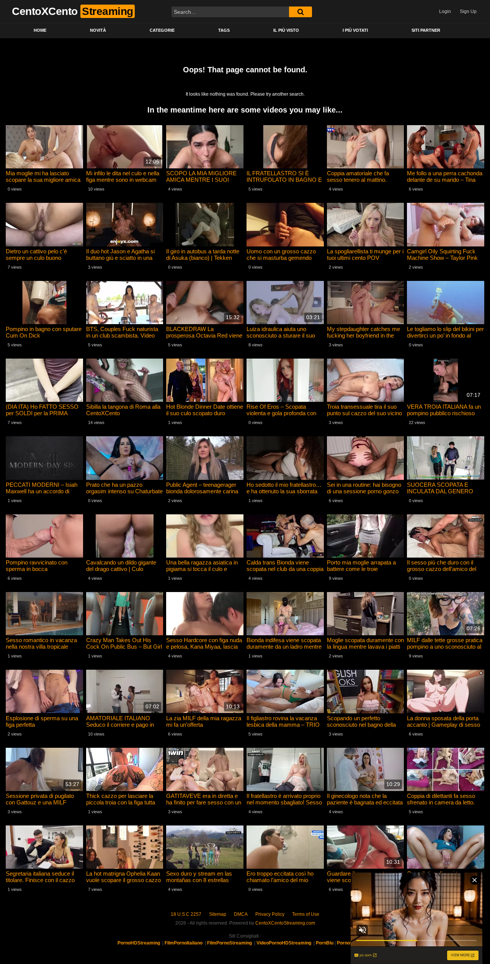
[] (300, 12)
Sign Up (468, 11)
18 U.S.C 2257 (186, 914)
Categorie (162, 30)
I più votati (355, 30)
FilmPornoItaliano (184, 943)
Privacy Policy (269, 914)
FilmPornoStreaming (229, 943)
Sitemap (217, 914)
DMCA (241, 914)
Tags (224, 30)
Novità (98, 30)
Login (445, 11)
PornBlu (324, 943)
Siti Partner (426, 30)
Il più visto (286, 30)
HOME (40, 30)
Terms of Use (305, 914)
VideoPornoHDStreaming (283, 943)
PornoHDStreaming (139, 943)
